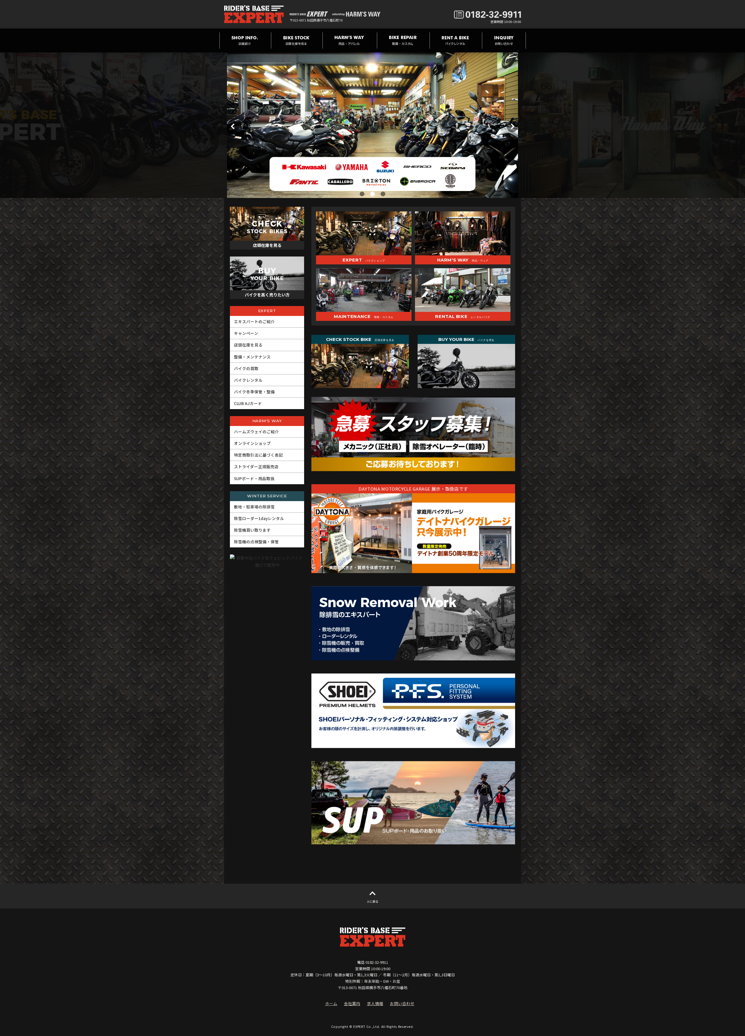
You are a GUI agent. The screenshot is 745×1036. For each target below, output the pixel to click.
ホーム (331, 1003)
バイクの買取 (246, 368)
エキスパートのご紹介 (254, 321)
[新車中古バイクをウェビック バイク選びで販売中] (267, 612)
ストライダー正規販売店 (256, 466)
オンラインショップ (252, 443)
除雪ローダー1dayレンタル (259, 518)
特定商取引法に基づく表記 (258, 455)
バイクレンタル (248, 380)
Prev (233, 126)
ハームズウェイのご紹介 (256, 431)
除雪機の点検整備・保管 (256, 541)
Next (512, 126)
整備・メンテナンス (252, 357)
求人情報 (375, 1003)
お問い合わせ (402, 1003)
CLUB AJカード (248, 403)
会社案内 (352, 1003)
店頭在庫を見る (248, 345)
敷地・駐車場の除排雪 (254, 507)
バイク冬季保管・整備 (254, 392)
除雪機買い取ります (252, 530)
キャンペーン (246, 333)
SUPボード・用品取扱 (254, 478)
